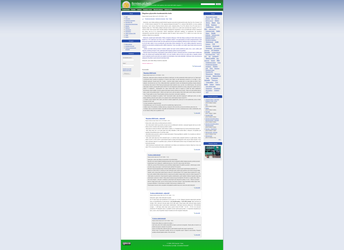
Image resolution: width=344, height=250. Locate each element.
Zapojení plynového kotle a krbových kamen (212, 124)
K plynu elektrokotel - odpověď (159, 193)
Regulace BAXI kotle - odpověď (155, 118)
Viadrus (218, 84)
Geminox (208, 46)
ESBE (217, 42)
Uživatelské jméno (127, 57)
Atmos (208, 23)
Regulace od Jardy (141, 3)
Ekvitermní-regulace (211, 40)
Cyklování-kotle (210, 31)
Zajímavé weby (168, 9)
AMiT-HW (217, 18)
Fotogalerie (128, 31)
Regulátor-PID (209, 72)
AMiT (126, 17)
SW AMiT (208, 111)
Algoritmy (208, 18)
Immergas (209, 48)
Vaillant (212, 84)
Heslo (124, 63)
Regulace (127, 18)
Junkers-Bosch (216, 52)
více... (219, 139)
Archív (126, 37)
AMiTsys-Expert (209, 20)
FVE (213, 44)
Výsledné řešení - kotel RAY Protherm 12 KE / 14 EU (212, 100)
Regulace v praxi (147, 9)
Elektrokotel (209, 42)
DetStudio (208, 35)
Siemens (217, 74)
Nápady (127, 26)
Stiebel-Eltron (217, 76)
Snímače (208, 76)
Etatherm (127, 28)
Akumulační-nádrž (211, 17)
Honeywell (216, 46)
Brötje (207, 25)
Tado (207, 78)
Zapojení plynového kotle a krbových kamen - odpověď (212, 119)
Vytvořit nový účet (127, 69)
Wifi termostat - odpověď (211, 132)
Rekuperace (209, 74)
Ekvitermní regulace (160, 18)
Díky (207, 104)
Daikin (218, 31)
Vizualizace (128, 29)
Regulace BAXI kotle (150, 73)
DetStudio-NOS (215, 35)
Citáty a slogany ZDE (130, 33)
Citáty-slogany (212, 29)
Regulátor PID (128, 22)
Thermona (215, 80)
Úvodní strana (125, 9)
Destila (213, 33)
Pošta (170, 18)
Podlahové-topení (211, 62)
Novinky (133, 9)
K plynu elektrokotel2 (159, 218)
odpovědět (197, 113)
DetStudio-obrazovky (211, 36)
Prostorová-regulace (211, 64)
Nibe (218, 60)
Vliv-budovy (209, 90)
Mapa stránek (128, 44)
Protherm (208, 66)
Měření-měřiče (210, 58)
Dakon (207, 33)
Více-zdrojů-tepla (210, 86)
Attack (214, 23)
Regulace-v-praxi (210, 70)
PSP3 (211, 68)
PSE (207, 68)
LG (209, 56)
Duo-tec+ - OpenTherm (211, 129)
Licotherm (215, 56)
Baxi (167, 18)
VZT (207, 92)
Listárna (139, 9)
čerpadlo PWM (209, 115)
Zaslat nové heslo (127, 70)
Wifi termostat (209, 136)
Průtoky (215, 66)
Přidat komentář (197, 66)
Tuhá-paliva (209, 82)
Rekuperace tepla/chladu (131, 24)
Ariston (217, 21)
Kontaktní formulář (129, 46)
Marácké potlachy (158, 9)
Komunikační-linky (210, 54)
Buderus (214, 25)
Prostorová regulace (150, 18)
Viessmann (209, 88)
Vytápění (216, 90)
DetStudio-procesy (210, 38)
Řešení (207, 108)
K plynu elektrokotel (154, 155)
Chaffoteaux (209, 27)
